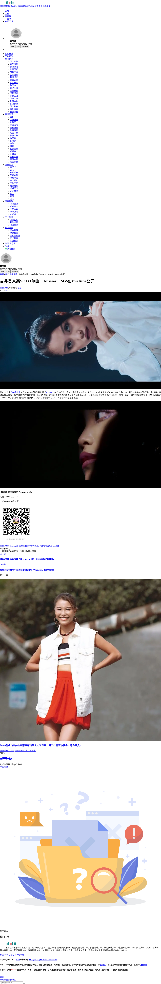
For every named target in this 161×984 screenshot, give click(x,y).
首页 (2, 274)
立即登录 (4, 767)
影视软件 (14, 162)
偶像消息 (14, 274)
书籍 (14, 980)
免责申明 (4, 955)
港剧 (12, 146)
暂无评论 (6, 758)
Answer (49, 392)
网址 (2, 980)
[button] (2, 977)
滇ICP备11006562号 (48, 959)
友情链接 (13, 955)
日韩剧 (13, 141)
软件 (10, 980)
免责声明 (143, 965)
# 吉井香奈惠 (32, 546)
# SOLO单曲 (21, 546)
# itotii (10, 751)
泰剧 (12, 143)
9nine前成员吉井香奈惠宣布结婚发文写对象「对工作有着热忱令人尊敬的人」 (41, 745)
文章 (6, 980)
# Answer (12, 546)
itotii (19, 288)
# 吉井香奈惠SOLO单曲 (48, 546)
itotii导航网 (34, 959)
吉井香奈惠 (15, 392)
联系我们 (21, 955)
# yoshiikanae (18, 751)
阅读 (7, 274)
